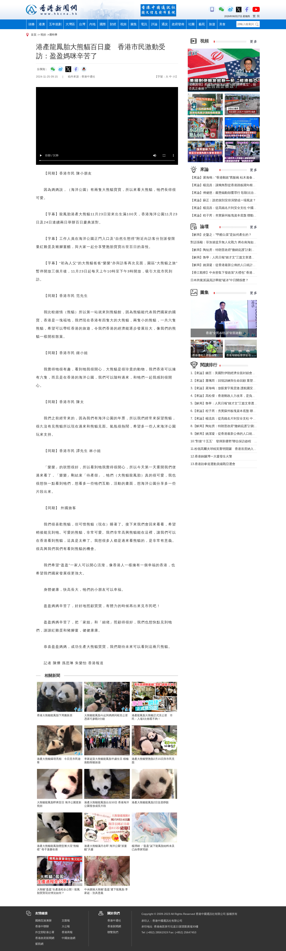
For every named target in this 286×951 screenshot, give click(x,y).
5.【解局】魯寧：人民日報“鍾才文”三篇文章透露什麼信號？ (231, 403)
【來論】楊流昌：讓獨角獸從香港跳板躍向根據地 (224, 185)
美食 (222, 24)
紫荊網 (39, 943)
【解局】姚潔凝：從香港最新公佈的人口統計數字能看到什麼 (232, 265)
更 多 (253, 41)
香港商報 (67, 932)
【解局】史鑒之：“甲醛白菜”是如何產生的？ (221, 234)
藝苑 (202, 24)
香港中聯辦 (42, 926)
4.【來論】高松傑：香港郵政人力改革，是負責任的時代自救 (232, 395)
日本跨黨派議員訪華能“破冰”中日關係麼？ (219, 280)
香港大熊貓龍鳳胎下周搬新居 (54, 715)
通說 (164, 24)
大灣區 (70, 24)
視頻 (123, 24)
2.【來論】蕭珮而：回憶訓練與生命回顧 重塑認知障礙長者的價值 (235, 380)
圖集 (134, 24)
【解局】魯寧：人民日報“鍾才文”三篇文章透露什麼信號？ (230, 257)
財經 (113, 24)
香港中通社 (114, 920)
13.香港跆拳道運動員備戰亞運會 (212, 464)
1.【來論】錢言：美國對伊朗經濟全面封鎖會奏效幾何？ (229, 373)
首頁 (33, 34)
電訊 (144, 24)
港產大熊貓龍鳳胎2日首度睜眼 (150, 802)
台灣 (82, 24)
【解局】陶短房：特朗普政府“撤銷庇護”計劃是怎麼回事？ (230, 249)
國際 (103, 24)
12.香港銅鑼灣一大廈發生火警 (211, 456)
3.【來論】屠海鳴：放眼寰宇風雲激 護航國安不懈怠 (226, 388)
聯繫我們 (112, 932)
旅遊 (212, 24)
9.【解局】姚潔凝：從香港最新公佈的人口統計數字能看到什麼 (233, 433)
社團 (191, 24)
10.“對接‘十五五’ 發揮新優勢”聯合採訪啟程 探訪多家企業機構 (234, 441)
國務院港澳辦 (43, 920)
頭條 (31, 24)
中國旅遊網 (68, 938)
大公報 (66, 926)
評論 (154, 24)
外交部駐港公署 (44, 932)
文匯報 (66, 920)
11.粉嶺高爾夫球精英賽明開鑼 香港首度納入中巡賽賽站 (229, 448)
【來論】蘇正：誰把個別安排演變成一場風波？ (223, 200)
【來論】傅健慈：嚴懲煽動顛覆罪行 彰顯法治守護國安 (228, 192)
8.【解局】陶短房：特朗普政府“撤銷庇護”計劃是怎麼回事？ (231, 426)
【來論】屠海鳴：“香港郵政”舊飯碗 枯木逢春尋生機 (226, 177)
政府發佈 (178, 24)
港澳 (42, 24)
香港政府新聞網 (44, 938)
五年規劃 (55, 24)
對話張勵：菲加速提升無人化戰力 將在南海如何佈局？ (228, 242)
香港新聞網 (114, 926)
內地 (92, 24)
